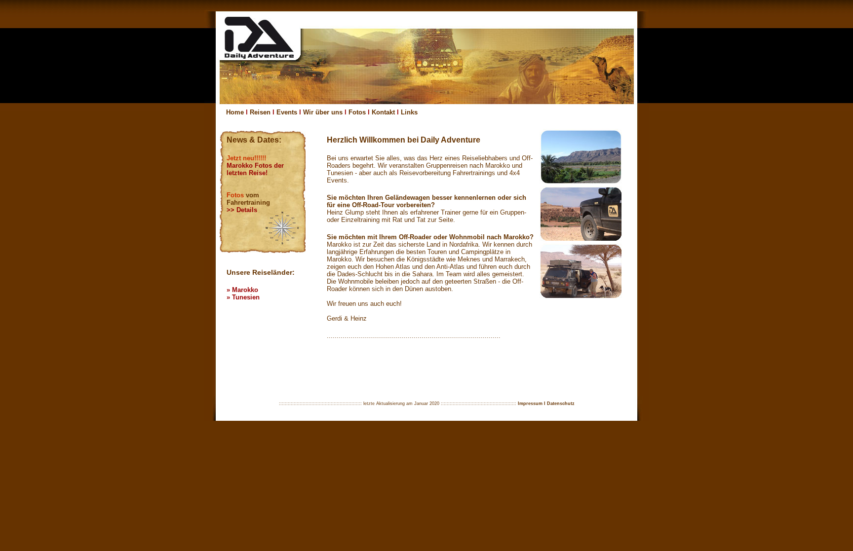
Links (409, 112)
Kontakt (383, 112)
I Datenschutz (559, 403)
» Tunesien (243, 297)
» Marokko (242, 290)
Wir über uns (323, 112)
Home (235, 112)
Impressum (530, 403)
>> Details (242, 210)
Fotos (357, 112)
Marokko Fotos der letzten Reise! (255, 169)
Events (286, 112)
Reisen (260, 112)
